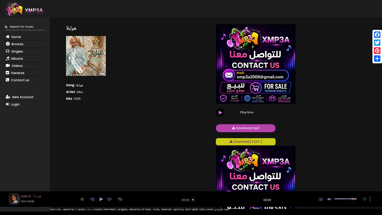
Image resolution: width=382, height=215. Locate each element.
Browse (17, 44)
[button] (82, 199)
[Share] (377, 59)
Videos (17, 66)
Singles (17, 51)
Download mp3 (247, 128)
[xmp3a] (23, 9)
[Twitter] (377, 43)
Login (14, 104)
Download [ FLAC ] (247, 141)
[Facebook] (377, 35)
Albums (16, 58)
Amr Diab (27, 201)
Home (16, 37)
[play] (364, 199)
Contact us (19, 80)
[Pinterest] (377, 51)
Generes (17, 73)
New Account (22, 97)
